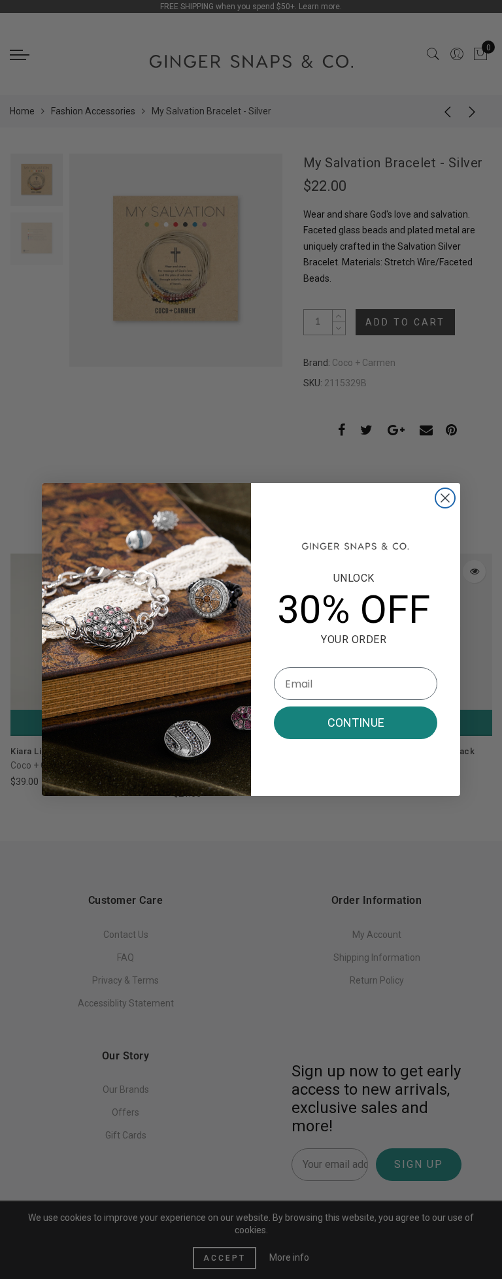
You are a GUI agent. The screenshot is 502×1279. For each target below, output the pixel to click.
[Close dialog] (445, 498)
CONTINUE (355, 722)
